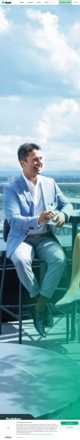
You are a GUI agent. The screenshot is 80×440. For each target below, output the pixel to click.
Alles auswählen (69, 423)
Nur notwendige (69, 427)
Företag (38, 2)
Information (30, 2)
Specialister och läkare (65, 2)
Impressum (50, 434)
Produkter (21, 2)
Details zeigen (19, 437)
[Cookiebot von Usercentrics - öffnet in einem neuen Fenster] (8, 437)
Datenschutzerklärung (41, 434)
